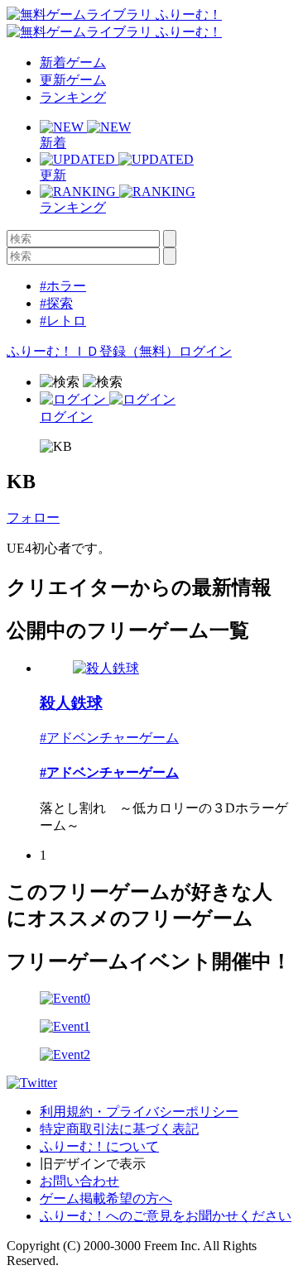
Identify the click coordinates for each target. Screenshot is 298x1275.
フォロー (33, 517)
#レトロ (63, 321)
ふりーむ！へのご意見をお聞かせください (165, 1216)
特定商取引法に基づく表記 (119, 1129)
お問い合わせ (79, 1181)
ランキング (73, 97)
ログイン (205, 351)
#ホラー (63, 286)
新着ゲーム (73, 62)
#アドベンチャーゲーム (109, 738)
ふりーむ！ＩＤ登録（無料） (93, 351)
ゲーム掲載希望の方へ (106, 1198)
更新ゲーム (73, 80)
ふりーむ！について (99, 1146)
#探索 (56, 303)
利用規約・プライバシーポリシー (139, 1112)
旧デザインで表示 (93, 1164)
